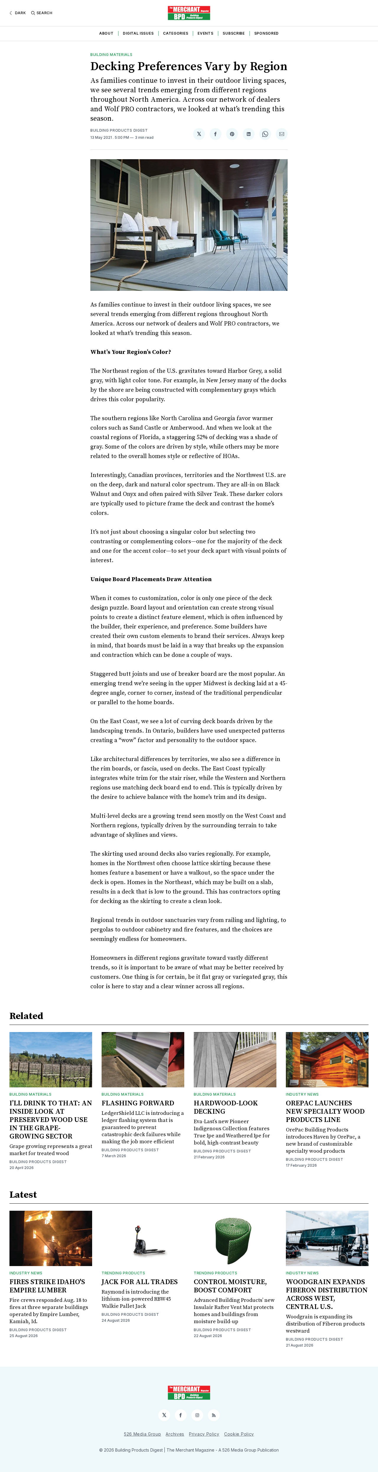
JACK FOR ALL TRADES (140, 1282)
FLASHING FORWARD (138, 1103)
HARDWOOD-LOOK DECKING (226, 1107)
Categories (175, 33)
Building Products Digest (119, 130)
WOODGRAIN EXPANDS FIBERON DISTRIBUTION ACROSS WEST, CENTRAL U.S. (327, 1294)
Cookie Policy (239, 1433)
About (106, 33)
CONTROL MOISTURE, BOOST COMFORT (230, 1286)
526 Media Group (142, 1433)
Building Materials (111, 54)
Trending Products (123, 1273)
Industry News (302, 1094)
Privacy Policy (204, 1433)
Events (205, 33)
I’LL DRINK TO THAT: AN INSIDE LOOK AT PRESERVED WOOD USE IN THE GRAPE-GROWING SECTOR (50, 1120)
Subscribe (234, 33)
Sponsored (266, 33)
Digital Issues (138, 33)
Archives (175, 1433)
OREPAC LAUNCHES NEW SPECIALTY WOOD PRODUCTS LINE (325, 1111)
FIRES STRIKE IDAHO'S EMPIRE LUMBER (47, 1286)
